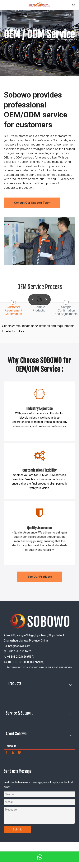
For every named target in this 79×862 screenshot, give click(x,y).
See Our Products (39, 576)
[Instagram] (19, 752)
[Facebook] (6, 752)
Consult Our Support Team (32, 202)
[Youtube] (12, 752)
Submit (17, 829)
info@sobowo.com (19, 645)
